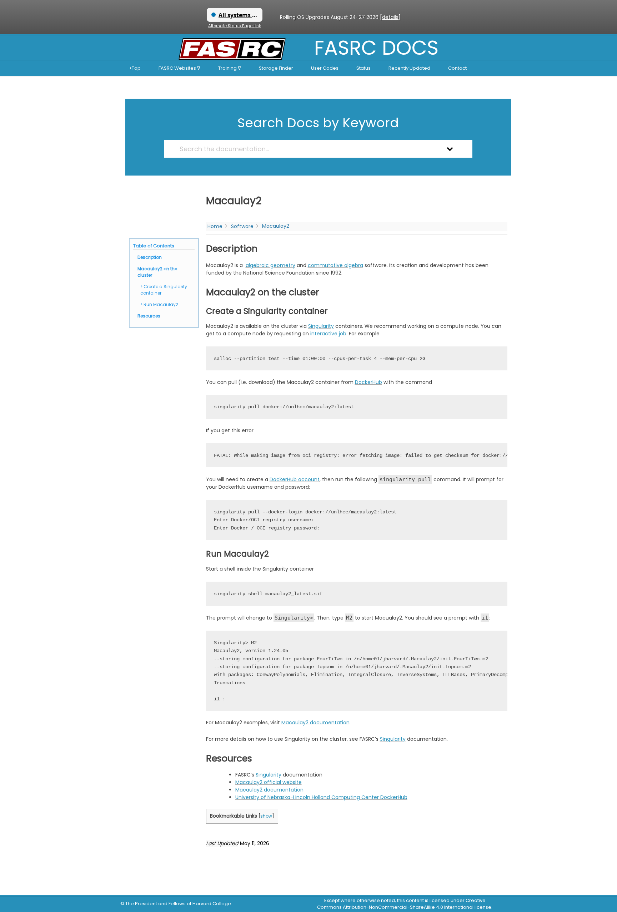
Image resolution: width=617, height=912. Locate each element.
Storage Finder (276, 68)
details (390, 17)
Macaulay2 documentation (315, 722)
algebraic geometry (270, 265)
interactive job (328, 333)
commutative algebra (335, 265)
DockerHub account (295, 479)
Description (149, 257)
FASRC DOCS (376, 48)
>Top (135, 68)
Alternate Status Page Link (234, 26)
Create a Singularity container (163, 290)
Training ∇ (229, 68)
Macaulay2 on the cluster (157, 272)
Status (363, 68)
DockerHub (368, 382)
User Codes (324, 68)
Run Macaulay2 (161, 304)
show (266, 816)
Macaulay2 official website (268, 782)
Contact (457, 68)
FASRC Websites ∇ (179, 68)
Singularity (321, 326)
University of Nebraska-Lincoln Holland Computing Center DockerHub (321, 797)
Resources (148, 316)
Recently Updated (409, 68)
